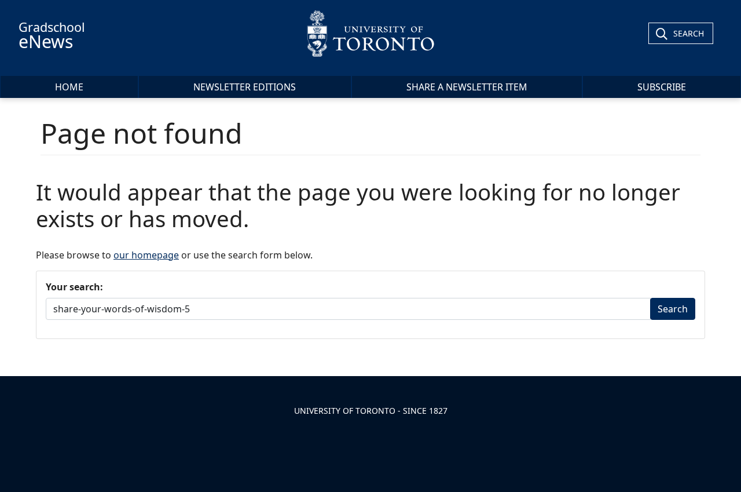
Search (688, 33)
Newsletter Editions (244, 87)
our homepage (146, 255)
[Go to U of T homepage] (370, 33)
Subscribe (661, 87)
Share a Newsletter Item (466, 87)
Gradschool (52, 36)
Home (69, 87)
